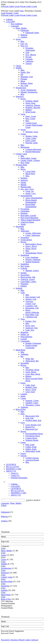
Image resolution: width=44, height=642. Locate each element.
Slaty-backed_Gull (32, 297)
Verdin (23, 224)
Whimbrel (24, 284)
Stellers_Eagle (30, 449)
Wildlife (19, 68)
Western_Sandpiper (32, 260)
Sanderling (25, 264)
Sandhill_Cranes (31, 403)
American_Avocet (28, 279)
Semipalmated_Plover (33, 253)
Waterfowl (20, 96)
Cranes (23, 398)
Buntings (24, 213)
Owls (23, 423)
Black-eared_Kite (32, 416)
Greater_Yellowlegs (33, 233)
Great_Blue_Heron (32, 374)
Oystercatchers (26, 240)
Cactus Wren (30, 171)
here (22, 11)
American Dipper (27, 222)
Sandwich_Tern (31, 328)
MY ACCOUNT (17, 491)
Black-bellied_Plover (33, 244)
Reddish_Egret (31, 387)
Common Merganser (33, 149)
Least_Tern (29, 330)
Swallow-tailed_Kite (33, 420)
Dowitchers (25, 275)
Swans (23, 130)
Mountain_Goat (27, 77)
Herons (23, 365)
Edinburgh (25, 30)
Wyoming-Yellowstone (30, 49)
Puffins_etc (25, 334)
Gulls (23, 293)
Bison (23, 81)
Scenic (18, 39)
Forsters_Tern (30, 321)
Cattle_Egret (30, 385)
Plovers (23, 242)
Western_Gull (30, 299)
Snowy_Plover (31, 246)
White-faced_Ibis (32, 361)
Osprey (23, 453)
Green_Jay (29, 191)
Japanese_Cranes (32, 401)
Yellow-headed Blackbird (30, 220)
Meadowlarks (26, 187)
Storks (23, 396)
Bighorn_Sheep (27, 83)
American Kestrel (32, 460)
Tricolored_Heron (32, 370)
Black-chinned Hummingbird (31, 201)
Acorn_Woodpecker (28, 90)
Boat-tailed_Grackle (28, 215)
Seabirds (19, 288)
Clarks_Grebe (30, 138)
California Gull (31, 317)
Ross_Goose (30, 119)
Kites (23, 414)
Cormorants (25, 341)
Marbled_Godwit (32, 271)
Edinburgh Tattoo (32, 33)
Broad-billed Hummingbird (30, 205)
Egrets (23, 383)
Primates (24, 79)
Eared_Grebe (30, 141)
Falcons (24, 456)
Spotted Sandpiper (32, 262)
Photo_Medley (21, 28)
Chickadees (25, 211)
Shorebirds (20, 226)
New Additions (16, 24)
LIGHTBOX (16, 488)
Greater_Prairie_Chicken (30, 160)
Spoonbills (25, 363)
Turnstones (25, 237)
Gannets (24, 339)
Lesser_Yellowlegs (32, 235)
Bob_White (25, 163)
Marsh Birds (20, 350)
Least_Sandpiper (31, 257)
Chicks (18, 66)
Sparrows (24, 180)
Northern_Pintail (31, 101)
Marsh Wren (30, 174)
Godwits (24, 268)
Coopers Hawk (31, 438)
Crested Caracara (32, 458)
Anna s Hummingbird (33, 198)
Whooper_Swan (31, 132)
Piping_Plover (30, 248)
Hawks (23, 431)
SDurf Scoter (30, 112)
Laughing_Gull (31, 306)
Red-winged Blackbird (29, 218)
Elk (22, 74)
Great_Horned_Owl (33, 425)
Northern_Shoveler (32, 107)
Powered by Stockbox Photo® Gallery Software (19, 640)
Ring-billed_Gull (31, 315)
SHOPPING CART (18, 493)
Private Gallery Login (28, 6)
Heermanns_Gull (32, 308)
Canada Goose (31, 123)
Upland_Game (21, 154)
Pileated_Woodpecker (29, 92)
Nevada (28, 57)
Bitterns (28, 376)
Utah (27, 52)
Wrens (23, 169)
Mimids (23, 185)
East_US (24, 44)
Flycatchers (25, 209)
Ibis (22, 356)
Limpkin (24, 394)
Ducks (23, 99)
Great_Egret (30, 392)
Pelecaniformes (26, 337)
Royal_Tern (30, 326)
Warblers (24, 178)
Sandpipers (25, 255)
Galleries (14, 484)
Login (3, 13)
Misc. (23, 70)
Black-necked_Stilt (28, 277)
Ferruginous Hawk (32, 436)
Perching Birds (21, 165)
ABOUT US (16, 495)
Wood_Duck (30, 103)
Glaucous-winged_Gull (30, 302)
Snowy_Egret (30, 390)
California (29, 61)
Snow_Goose (30, 116)
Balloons (24, 35)
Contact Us (15, 475)
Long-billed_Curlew (28, 282)
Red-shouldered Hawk (34, 434)
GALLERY (15, 486)
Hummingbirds (26, 196)
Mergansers (25, 147)
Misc (22, 41)
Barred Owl (30, 427)
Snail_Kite (29, 418)
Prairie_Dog (25, 72)
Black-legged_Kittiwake (32, 311)
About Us (14, 473)
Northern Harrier (31, 440)
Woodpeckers (21, 88)
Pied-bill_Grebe (31, 143)
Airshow (24, 37)
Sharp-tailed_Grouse (28, 158)
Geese (23, 114)
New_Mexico (30, 55)
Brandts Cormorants (33, 343)
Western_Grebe (31, 136)
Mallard (28, 110)
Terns (23, 319)
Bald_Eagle (29, 445)
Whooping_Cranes (32, 405)
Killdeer (24, 286)
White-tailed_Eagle (32, 451)
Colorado (29, 59)
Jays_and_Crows (27, 189)
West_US (24, 46)
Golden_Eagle (31, 447)
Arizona (28, 63)
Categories (15, 26)
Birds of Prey (21, 409)
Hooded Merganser (32, 152)
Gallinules (24, 354)
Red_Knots (25, 266)
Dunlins (24, 273)
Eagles (23, 442)
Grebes (23, 134)
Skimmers (24, 332)
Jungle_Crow (30, 193)
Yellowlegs (25, 231)
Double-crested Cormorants (31, 346)
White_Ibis (29, 359)
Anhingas (24, 407)
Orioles (23, 182)
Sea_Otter (24, 85)
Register (9, 13)
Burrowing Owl (31, 429)
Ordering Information (19, 478)
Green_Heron (30, 372)
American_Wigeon (32, 105)
